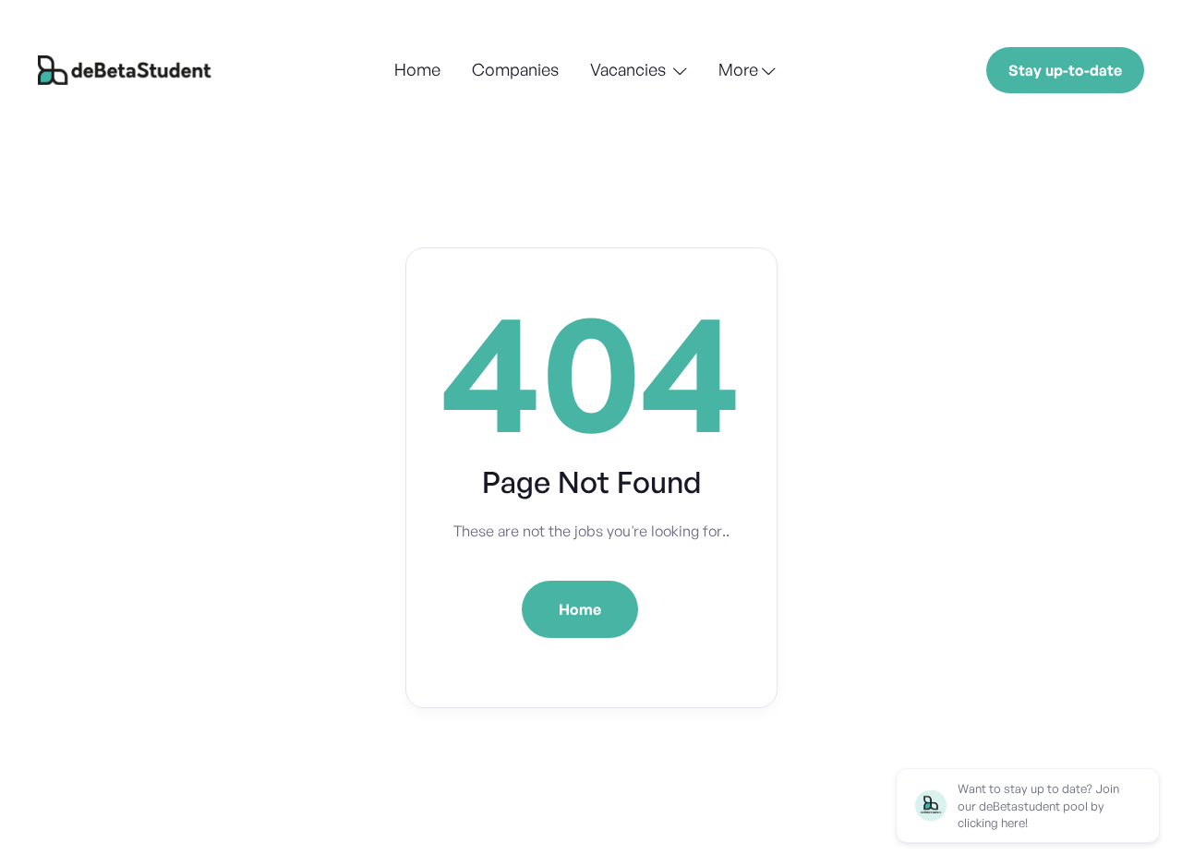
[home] (127, 70)
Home (417, 69)
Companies (515, 69)
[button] (638, 71)
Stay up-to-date (1065, 70)
